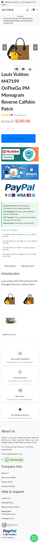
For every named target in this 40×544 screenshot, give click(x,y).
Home (20, 16)
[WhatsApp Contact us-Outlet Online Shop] (34, 538)
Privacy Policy (6, 482)
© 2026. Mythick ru (8, 538)
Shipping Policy (7, 503)
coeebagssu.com (7, 518)
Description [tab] (10, 266)
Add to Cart (19, 138)
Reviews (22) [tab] (27, 266)
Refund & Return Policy (10, 507)
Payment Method (8, 486)
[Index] (27, 10)
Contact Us (5, 498)
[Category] (37, 10)
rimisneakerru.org (8, 514)
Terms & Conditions (9, 477)
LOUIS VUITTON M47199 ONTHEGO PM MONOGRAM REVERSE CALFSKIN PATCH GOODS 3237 (18, 21)
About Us (5, 473)
